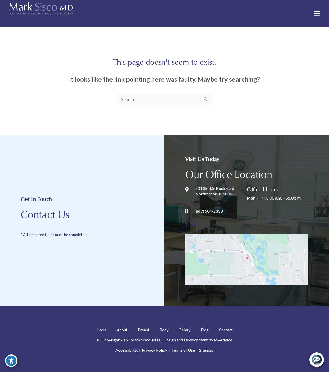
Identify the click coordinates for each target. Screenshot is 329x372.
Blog (204, 330)
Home (102, 330)
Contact (226, 330)
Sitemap (206, 350)
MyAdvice (223, 339)
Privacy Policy (154, 350)
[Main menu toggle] (317, 13)
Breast (143, 330)
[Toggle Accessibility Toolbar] (11, 360)
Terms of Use (183, 350)
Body (164, 330)
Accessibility (126, 350)
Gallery (184, 330)
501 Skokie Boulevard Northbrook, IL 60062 (214, 191)
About (122, 330)
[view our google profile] (194, 224)
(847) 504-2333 (209, 211)
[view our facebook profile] (186, 224)
